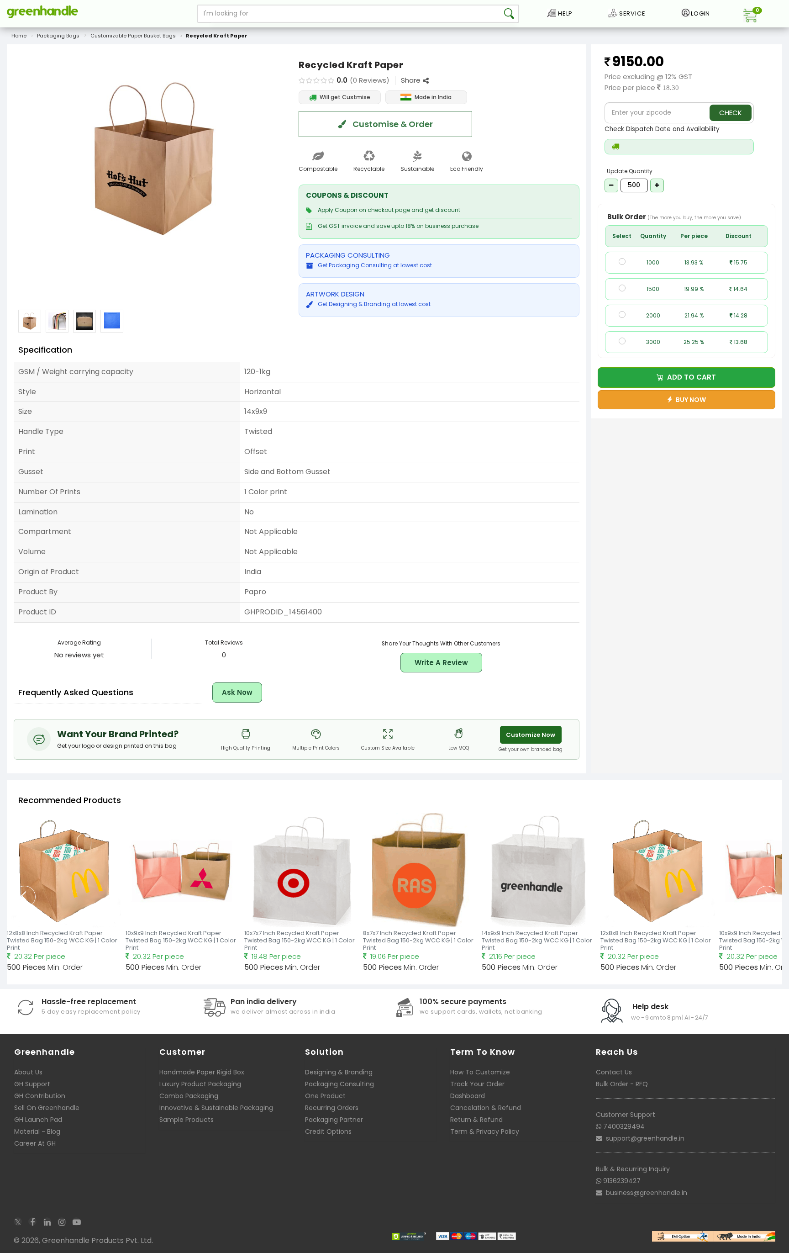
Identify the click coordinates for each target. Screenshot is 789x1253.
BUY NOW (689, 399)
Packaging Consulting (339, 1084)
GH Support (32, 1084)
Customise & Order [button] (392, 124)
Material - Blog (37, 1131)
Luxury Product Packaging (200, 1084)
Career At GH (35, 1143)
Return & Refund (476, 1119)
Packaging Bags (58, 35)
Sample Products (186, 1119)
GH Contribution (39, 1095)
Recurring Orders (331, 1107)
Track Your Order (477, 1084)
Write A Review (441, 662)
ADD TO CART (689, 377)
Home (18, 35)
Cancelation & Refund (485, 1107)
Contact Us (614, 1072)
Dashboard (467, 1095)
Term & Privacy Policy (484, 1131)
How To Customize (480, 1072)
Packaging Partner (334, 1119)
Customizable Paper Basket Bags (133, 35)
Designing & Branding (339, 1072)
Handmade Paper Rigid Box (201, 1072)
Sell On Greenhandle (46, 1107)
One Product (325, 1095)
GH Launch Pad (38, 1119)
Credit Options (328, 1131)
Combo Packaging (188, 1095)
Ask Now (237, 692)
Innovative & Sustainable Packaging (216, 1107)
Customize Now (530, 734)
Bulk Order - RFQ (622, 1084)
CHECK (730, 112)
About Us (28, 1072)
